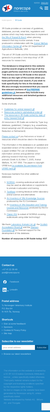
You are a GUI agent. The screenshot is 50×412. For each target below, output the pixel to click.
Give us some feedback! (15, 323)
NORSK (37, 3)
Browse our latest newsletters (17, 354)
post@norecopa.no (11, 272)
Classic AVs (12, 214)
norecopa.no (7, 20)
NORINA (11, 182)
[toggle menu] (46, 8)
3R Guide (18, 20)
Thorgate (16, 403)
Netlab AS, (30, 399)
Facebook (14, 281)
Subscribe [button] (41, 347)
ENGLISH (44, 3)
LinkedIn (14, 289)
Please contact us (10, 136)
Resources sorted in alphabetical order (22, 112)
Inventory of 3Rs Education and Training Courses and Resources (27, 206)
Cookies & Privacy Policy (15, 330)
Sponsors (8, 327)
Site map (8, 333)
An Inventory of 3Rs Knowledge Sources (26, 198)
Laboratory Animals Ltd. (22, 224)
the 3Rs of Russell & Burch (14, 37)
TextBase (11, 191)
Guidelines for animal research (18, 109)
